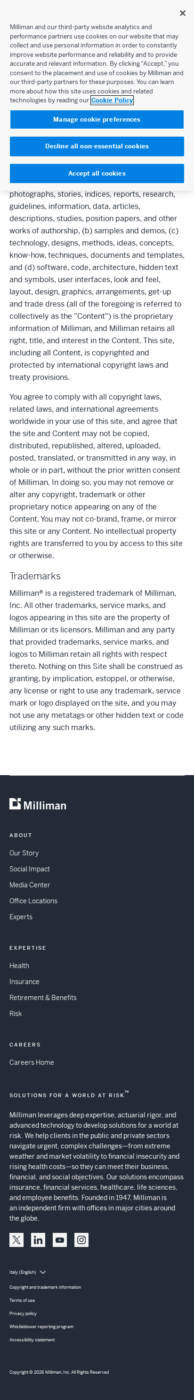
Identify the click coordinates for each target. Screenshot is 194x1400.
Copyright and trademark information (45, 1287)
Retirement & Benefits (43, 997)
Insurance (24, 981)
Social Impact (29, 869)
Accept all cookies (96, 173)
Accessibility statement (32, 1340)
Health (19, 966)
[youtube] (60, 1240)
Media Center (29, 885)
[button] (16, 1240)
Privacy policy (23, 1313)
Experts (20, 917)
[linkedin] (38, 1240)
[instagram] (81, 1240)
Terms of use (22, 1300)
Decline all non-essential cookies (97, 146)
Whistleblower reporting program (41, 1327)
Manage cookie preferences (96, 119)
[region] (97, 95)
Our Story (24, 853)
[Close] (182, 13)
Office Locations (33, 901)
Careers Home (31, 1062)
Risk (15, 1013)
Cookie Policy (112, 100)
